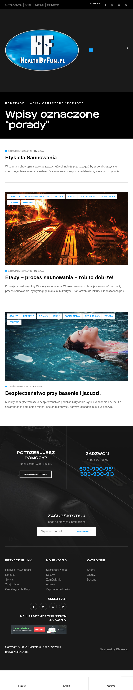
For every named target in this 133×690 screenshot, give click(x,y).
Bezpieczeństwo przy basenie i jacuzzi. (53, 393)
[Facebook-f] (105, 5)
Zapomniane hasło (58, 589)
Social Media (87, 196)
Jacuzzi (14, 316)
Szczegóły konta (56, 569)
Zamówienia (53, 579)
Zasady (14, 202)
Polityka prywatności (18, 569)
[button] (90, 50)
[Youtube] (119, 5)
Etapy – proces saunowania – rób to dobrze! (59, 277)
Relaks (59, 196)
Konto (66, 685)
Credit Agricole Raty (17, 589)
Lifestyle (15, 196)
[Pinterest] (126, 5)
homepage (15, 103)
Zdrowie (28, 202)
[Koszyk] (110, 680)
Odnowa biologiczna (37, 196)
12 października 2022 (20, 271)
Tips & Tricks (107, 196)
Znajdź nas (12, 584)
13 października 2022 (20, 151)
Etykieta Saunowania (31, 157)
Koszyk (111, 685)
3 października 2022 (19, 386)
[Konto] (66, 680)
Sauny (72, 196)
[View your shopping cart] (125, 50)
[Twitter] (43, 606)
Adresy (50, 584)
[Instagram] (112, 5)
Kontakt (10, 574)
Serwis (9, 579)
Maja (41, 151)
